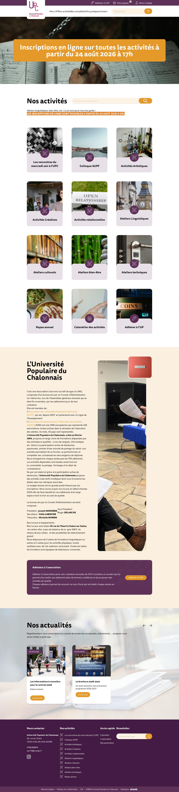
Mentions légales (47, 789)
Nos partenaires (107, 742)
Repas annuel (70, 776)
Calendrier (104, 735)
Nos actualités (78, 11)
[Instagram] (29, 757)
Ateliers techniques (72, 772)
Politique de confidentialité (67, 789)
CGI (81, 789)
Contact (103, 11)
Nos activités (64, 11)
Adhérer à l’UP (136, 577)
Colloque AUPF (71, 739)
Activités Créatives (72, 749)
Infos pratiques (92, 11)
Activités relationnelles (74, 753)
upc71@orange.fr (34, 750)
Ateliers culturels (71, 762)
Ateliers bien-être (72, 767)
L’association (105, 738)
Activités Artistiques (73, 744)
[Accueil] (36, 9)
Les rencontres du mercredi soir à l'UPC (81, 735)
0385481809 (32, 747)
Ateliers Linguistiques (73, 758)
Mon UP (54, 11)
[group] (46, 674)
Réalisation (125, 789)
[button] (170, 50)
